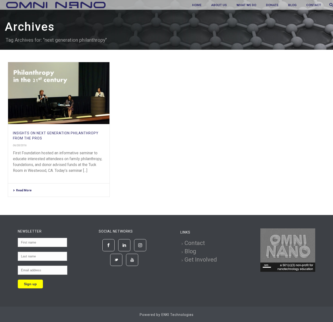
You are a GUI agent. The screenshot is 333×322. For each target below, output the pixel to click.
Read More (24, 190)
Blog (292, 5)
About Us (219, 5)
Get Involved (201, 259)
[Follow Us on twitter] (116, 260)
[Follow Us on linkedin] (124, 245)
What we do (246, 5)
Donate (272, 5)
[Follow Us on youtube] (132, 260)
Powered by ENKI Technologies (167, 315)
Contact (313, 5)
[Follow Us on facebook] (108, 245)
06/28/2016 (20, 145)
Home (196, 5)
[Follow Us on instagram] (140, 245)
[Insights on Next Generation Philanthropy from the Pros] (58, 93)
